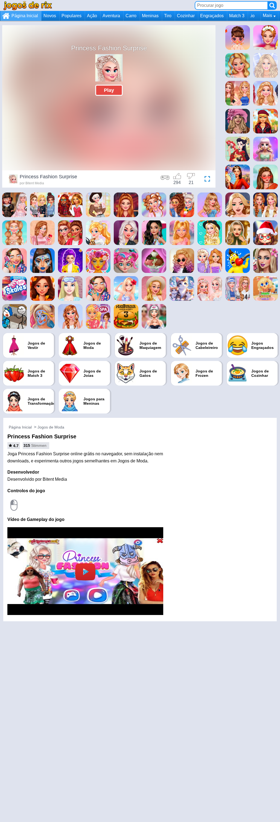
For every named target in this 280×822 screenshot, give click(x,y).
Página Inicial (24, 15)
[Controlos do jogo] (165, 179)
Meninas (150, 15)
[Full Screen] (205, 179)
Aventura (111, 15)
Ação (92, 15)
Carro (131, 15)
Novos (49, 15)
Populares (71, 15)
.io (252, 15)
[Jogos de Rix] (27, 5)
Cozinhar (186, 15)
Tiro (167, 15)
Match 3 (236, 15)
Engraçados (212, 15)
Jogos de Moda (50, 427)
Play (109, 90)
